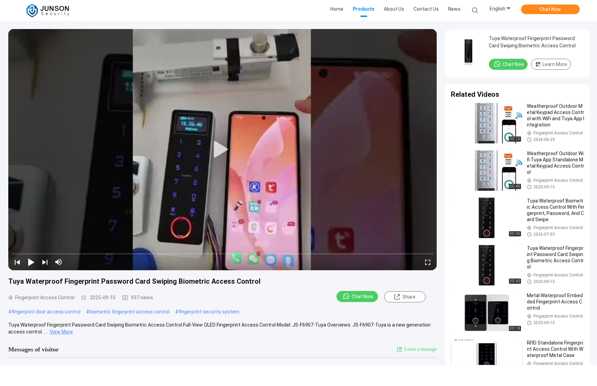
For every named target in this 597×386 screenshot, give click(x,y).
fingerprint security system (209, 311)
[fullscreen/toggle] (428, 262)
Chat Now (550, 9)
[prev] (17, 262)
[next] (45, 262)
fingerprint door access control (46, 311)
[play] (222, 149)
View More (61, 332)
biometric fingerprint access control (129, 311)
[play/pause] (31, 262)
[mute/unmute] (59, 262)
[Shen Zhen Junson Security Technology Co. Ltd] (47, 10)
